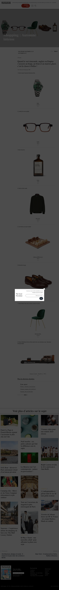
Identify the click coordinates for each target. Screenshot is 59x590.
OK (41, 298)
